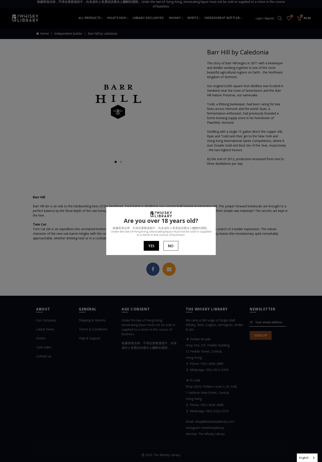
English (304, 458)
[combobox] (307, 457)
